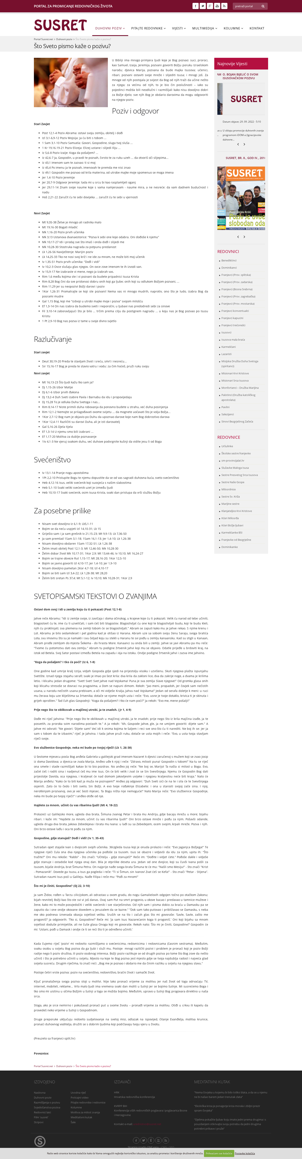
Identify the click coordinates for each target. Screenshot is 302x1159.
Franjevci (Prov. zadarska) (236, 282)
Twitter (203, 6)
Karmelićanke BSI (231, 532)
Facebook (195, 6)
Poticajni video (80, 1097)
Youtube (217, 6)
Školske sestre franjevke (236, 453)
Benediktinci (228, 260)
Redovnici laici (42, 1112)
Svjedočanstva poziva (47, 1107)
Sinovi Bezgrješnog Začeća (237, 421)
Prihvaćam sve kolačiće (219, 1153)
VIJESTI (178, 28)
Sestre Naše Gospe (232, 482)
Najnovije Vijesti (232, 63)
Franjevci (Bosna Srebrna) (236, 289)
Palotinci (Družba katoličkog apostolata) (238, 397)
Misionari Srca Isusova (235, 380)
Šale (73, 1122)
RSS (224, 6)
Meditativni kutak (81, 1117)
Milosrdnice (228, 489)
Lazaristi (226, 354)
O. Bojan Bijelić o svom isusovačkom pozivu (235, 76)
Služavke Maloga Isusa (235, 468)
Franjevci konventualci (235, 311)
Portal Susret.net (43, 39)
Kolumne (76, 1107)
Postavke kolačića (245, 1153)
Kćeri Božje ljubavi (232, 525)
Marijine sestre (230, 504)
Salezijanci (227, 414)
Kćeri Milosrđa (230, 518)
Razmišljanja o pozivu (47, 1102)
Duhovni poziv (64, 39)
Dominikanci (229, 267)
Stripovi (38, 1122)
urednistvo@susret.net (147, 1124)
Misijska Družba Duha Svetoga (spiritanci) (239, 364)
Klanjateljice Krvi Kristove (236, 511)
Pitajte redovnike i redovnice (88, 1102)
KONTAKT (257, 28)
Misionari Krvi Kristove (235, 373)
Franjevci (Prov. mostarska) (238, 303)
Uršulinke (227, 446)
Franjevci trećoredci (233, 325)
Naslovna (39, 1092)
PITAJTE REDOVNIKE (147, 28)
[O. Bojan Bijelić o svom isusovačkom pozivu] (241, 99)
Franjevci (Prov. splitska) (236, 275)
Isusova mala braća (233, 339)
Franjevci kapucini (232, 318)
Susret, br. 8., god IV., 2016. (238, 158)
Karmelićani (228, 347)
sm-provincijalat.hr (232, 460)
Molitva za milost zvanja (85, 1112)
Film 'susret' (41, 1117)
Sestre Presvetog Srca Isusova (239, 475)
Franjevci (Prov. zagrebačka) (238, 296)
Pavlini (225, 407)
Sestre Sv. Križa (230, 496)
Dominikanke (229, 547)
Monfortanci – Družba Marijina (240, 388)
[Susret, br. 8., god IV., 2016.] (241, 198)
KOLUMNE (232, 28)
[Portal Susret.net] (60, 25)
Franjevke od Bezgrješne (236, 540)
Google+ (210, 6)
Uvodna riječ (78, 1092)
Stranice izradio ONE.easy (143, 1147)
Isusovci (226, 332)
